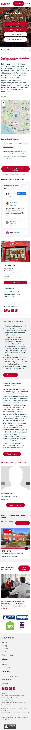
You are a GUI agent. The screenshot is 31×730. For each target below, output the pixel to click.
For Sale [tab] (3, 522)
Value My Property (8, 655)
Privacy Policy (8, 147)
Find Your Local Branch (10, 676)
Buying (4, 643)
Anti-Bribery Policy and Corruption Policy (12, 695)
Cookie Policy (5, 697)
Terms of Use (15, 697)
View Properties (12, 454)
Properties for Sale (15, 34)
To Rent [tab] (10, 522)
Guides (4, 664)
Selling (4, 646)
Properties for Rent (15, 39)
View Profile (4, 499)
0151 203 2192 (8, 270)
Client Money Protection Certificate (15, 169)
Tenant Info (7, 143)
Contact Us (10, 375)
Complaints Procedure (7, 700)
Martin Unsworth (7, 494)
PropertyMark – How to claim (14, 174)
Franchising (6, 667)
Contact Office (15, 24)
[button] (15, 115)
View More (22, 523)
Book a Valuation (8, 679)
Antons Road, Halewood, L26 (11, 557)
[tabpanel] (15, 543)
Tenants (5, 649)
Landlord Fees (23, 143)
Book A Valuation (15, 29)
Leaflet (28, 133)
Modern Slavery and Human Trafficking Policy (13, 702)
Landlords (5, 652)
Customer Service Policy (8, 704)
